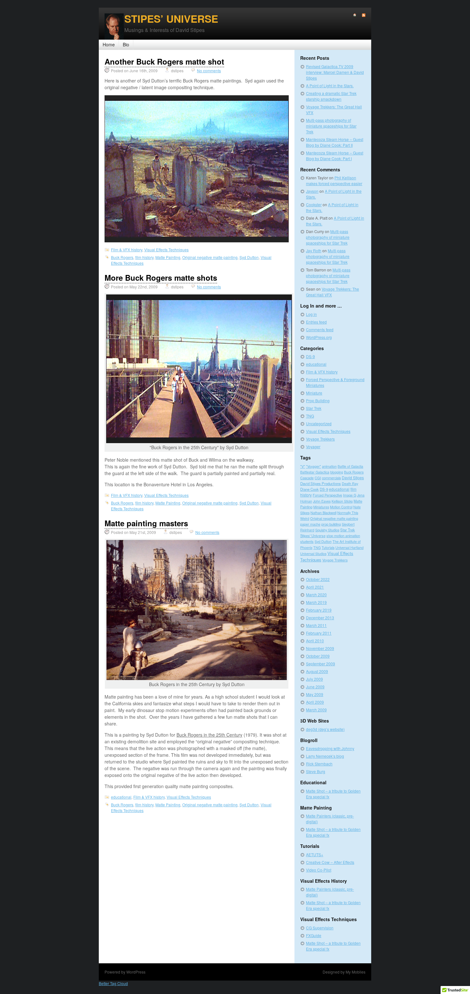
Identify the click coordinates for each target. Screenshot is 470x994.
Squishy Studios (327, 529)
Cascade (307, 477)
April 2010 (315, 640)
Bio (126, 44)
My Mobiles (355, 971)
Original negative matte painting (210, 257)
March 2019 (316, 602)
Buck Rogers (122, 257)
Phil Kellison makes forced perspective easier (334, 180)
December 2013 (320, 617)
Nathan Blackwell (323, 512)
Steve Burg (315, 771)
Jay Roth (313, 250)
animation (329, 466)
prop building (331, 524)
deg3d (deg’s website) (325, 729)
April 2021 (315, 587)
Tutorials (328, 547)
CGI (318, 477)
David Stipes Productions (320, 483)
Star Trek (313, 408)
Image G (349, 495)
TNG (310, 416)
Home (109, 44)
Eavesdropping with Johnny (330, 748)
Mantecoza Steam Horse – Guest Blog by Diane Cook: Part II (334, 142)
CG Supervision (319, 927)
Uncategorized (319, 423)
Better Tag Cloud (113, 983)
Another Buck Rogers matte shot (164, 61)
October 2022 (318, 579)
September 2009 (320, 663)
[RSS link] (360, 15)
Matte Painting (167, 257)
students (307, 541)
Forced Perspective (327, 495)
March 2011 (316, 625)
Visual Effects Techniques (166, 249)
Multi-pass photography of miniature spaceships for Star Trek (331, 125)
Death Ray (350, 483)
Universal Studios (313, 553)
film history (144, 257)
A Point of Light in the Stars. (330, 85)
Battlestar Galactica (314, 472)
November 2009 (320, 648)
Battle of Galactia (350, 466)
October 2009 (318, 656)
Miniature (314, 392)
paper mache (310, 524)
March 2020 (316, 594)
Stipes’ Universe (171, 18)
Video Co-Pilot (318, 870)
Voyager (313, 446)
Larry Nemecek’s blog (325, 756)
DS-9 (310, 356)
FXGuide (313, 935)
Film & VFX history (126, 249)
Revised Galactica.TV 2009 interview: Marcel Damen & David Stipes (335, 72)
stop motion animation (343, 535)
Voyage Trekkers (320, 439)
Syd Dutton (249, 257)
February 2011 (319, 633)
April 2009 (315, 702)
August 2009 (317, 671)
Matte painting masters (146, 523)
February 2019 (319, 610)
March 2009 (316, 709)
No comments (209, 70)
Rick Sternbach (319, 763)
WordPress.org (319, 337)
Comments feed (319, 329)
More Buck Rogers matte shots (161, 277)
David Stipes (353, 477)
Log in (311, 314)
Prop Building (318, 400)
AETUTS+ (314, 854)
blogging (336, 472)
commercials (331, 477)
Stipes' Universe (312, 535)
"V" (302, 466)
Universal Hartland (349, 547)
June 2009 (315, 686)
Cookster (314, 204)
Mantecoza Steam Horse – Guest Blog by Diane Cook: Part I (334, 155)
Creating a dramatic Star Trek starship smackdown (331, 96)
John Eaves (322, 501)
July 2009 (314, 679)
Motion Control (341, 506)
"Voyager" (313, 466)
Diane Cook (309, 489)
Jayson (312, 191)
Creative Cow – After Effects (330, 862)
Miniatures (321, 507)
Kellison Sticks (342, 501)
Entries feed (316, 322)
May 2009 (314, 694)
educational (121, 797)
